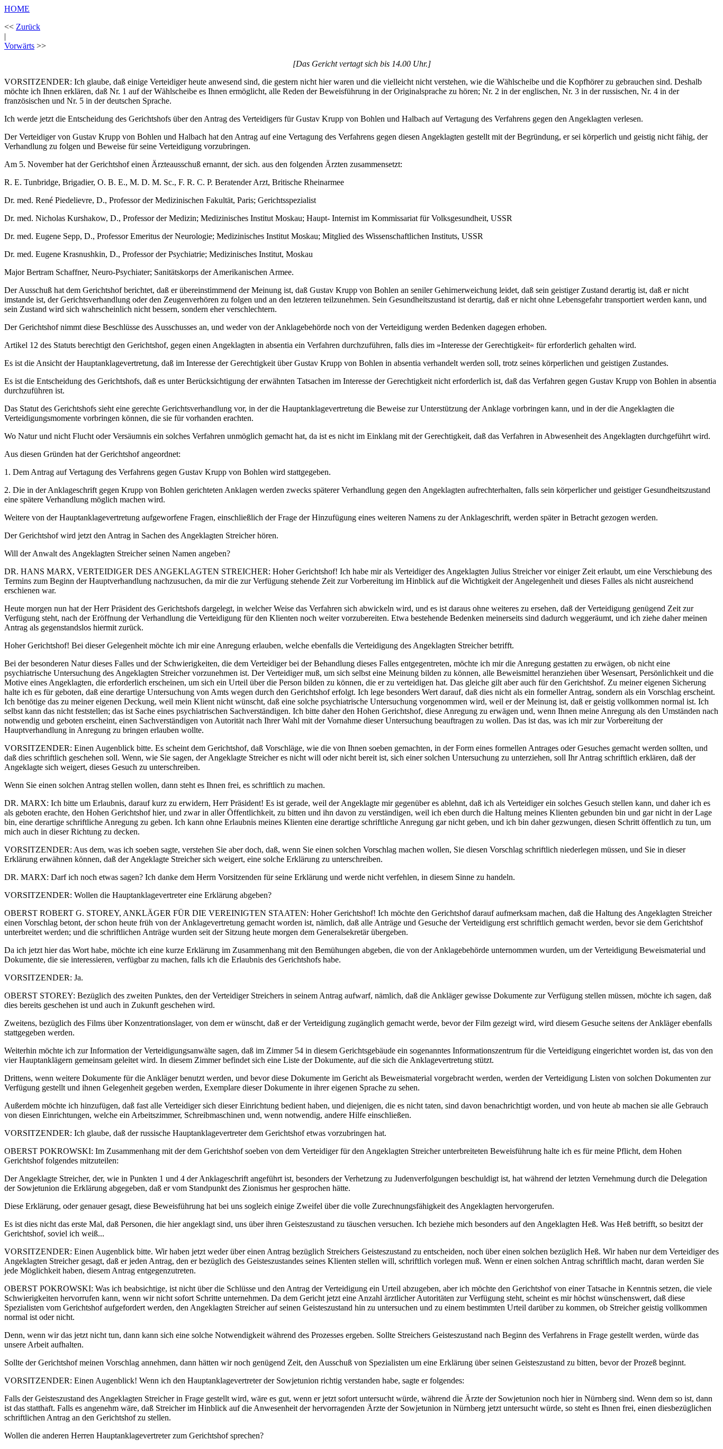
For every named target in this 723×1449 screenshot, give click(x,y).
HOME (17, 8)
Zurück (28, 26)
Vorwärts (19, 45)
